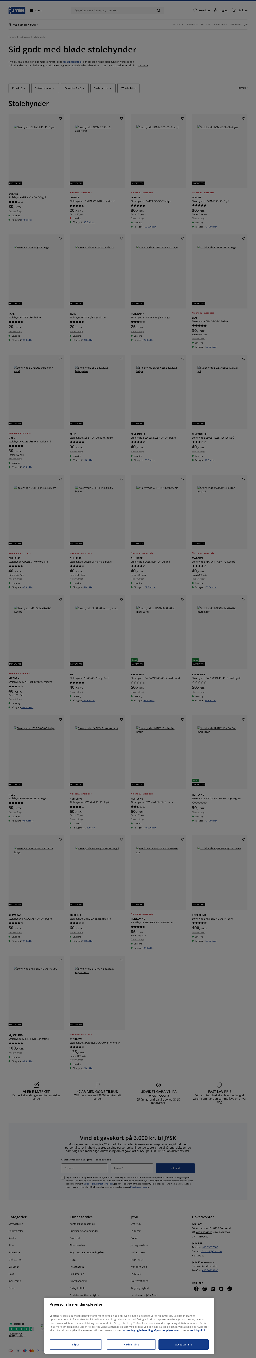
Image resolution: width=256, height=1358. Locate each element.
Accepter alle (183, 1344)
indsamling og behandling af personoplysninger (150, 1330)
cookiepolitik (198, 1330)
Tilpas (76, 1344)
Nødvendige (131, 1344)
